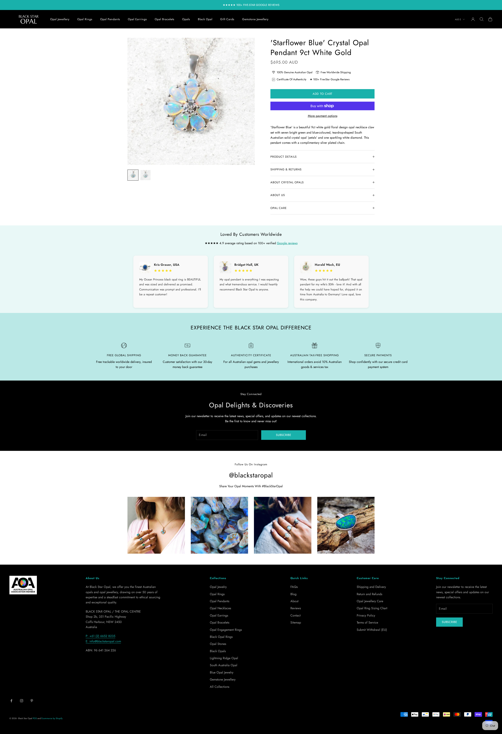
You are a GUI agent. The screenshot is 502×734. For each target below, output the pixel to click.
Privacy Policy (366, 615)
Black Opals (218, 651)
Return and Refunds (369, 594)
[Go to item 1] (132, 175)
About (294, 601)
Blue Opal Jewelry (221, 672)
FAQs (294, 587)
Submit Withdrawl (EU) (372, 629)
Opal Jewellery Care (370, 601)
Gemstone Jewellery (255, 19)
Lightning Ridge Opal (224, 658)
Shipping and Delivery (371, 587)
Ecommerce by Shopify (52, 718)
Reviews (295, 608)
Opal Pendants (110, 19)
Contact (295, 615)
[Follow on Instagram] (22, 701)
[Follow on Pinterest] (32, 701)
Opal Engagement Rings (226, 629)
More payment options (322, 116)
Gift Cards (227, 19)
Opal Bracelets (164, 19)
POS (35, 718)
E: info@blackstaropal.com (103, 641)
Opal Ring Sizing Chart (372, 608)
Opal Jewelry (218, 587)
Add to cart (322, 94)
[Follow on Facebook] (11, 701)
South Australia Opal (223, 665)
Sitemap (295, 622)
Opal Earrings (137, 19)
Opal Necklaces (220, 608)
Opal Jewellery (59, 19)
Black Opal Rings (221, 637)
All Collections (219, 686)
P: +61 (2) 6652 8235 (100, 636)
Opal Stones (218, 644)
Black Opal (205, 19)
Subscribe (283, 435)
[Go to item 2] (145, 175)
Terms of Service (367, 622)
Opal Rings (84, 19)
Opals (186, 19)
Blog (293, 594)
